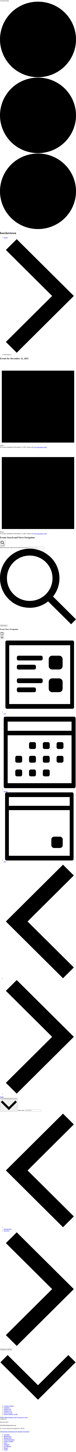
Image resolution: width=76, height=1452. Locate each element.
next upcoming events (40, 447)
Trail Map (6, 1435)
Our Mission (7, 1446)
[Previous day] (40, 978)
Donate (6, 1448)
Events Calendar (8, 1441)
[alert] (38, 405)
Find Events (4, 625)
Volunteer (6, 1444)
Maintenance (7, 1436)
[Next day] (40, 1094)
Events (6, 237)
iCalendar (6, 1407)
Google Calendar (9, 1406)
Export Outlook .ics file (10, 1414)
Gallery (6, 1449)
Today (2, 1097)
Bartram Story (8, 1438)
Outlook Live (8, 1411)
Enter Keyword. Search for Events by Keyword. (14, 547)
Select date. (21, 1110)
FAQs (5, 1443)
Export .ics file (8, 1412)
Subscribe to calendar (6, 1349)
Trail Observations (9, 1439)
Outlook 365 (7, 1409)
